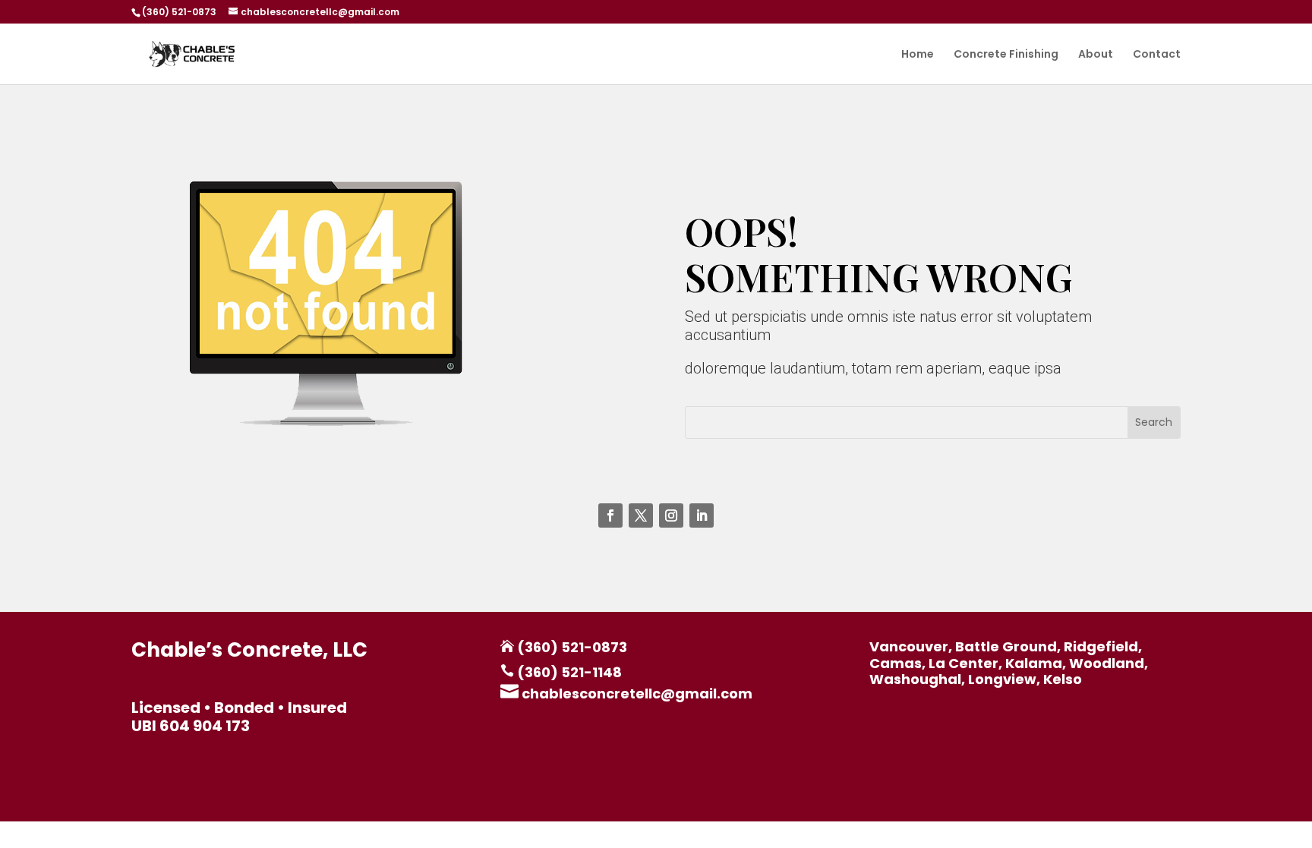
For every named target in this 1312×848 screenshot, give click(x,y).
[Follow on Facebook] (610, 515)
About (1095, 55)
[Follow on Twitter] (641, 515)
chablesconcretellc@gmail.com (635, 693)
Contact (1157, 55)
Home (917, 55)
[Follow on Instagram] (671, 515)
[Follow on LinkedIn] (701, 515)
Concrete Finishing (1006, 55)
